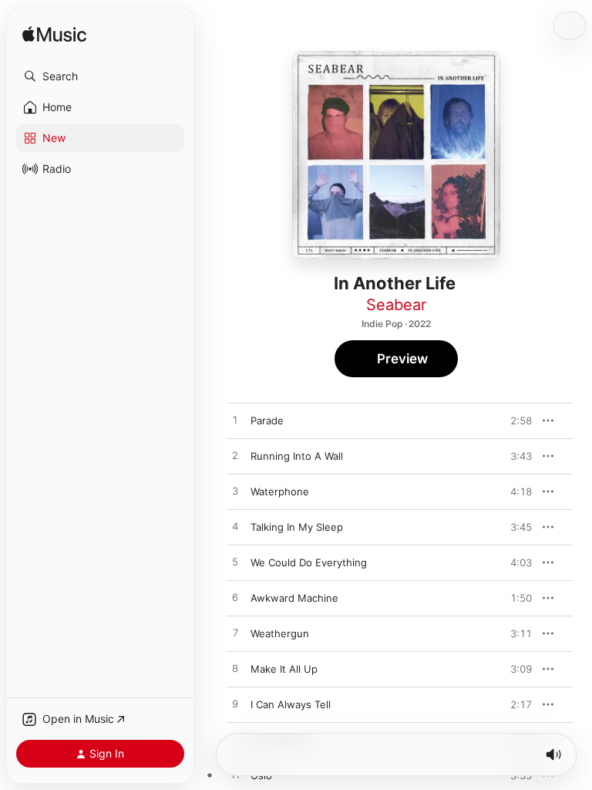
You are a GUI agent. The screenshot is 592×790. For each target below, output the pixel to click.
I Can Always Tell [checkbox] (291, 704)
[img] (54, 35)
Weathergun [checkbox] (280, 633)
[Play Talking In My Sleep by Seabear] (235, 527)
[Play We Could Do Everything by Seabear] (235, 562)
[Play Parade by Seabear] (235, 420)
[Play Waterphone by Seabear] (235, 491)
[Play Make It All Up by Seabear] (235, 669)
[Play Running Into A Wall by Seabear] (235, 456)
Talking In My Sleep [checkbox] (297, 527)
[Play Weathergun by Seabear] (235, 633)
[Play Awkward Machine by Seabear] (235, 598)
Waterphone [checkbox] (280, 491)
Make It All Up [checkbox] (284, 669)
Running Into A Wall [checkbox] (297, 456)
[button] (100, 76)
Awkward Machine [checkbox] (294, 598)
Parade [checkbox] (267, 420)
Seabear (396, 304)
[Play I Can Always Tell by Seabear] (235, 704)
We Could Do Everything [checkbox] (309, 562)
